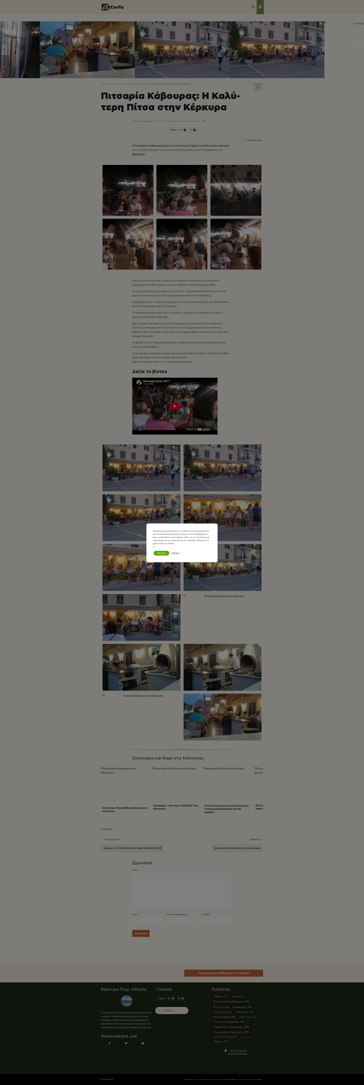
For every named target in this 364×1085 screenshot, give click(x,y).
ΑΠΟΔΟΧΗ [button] (161, 553)
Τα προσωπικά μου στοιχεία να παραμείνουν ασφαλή (177, 547)
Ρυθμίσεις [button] (175, 553)
